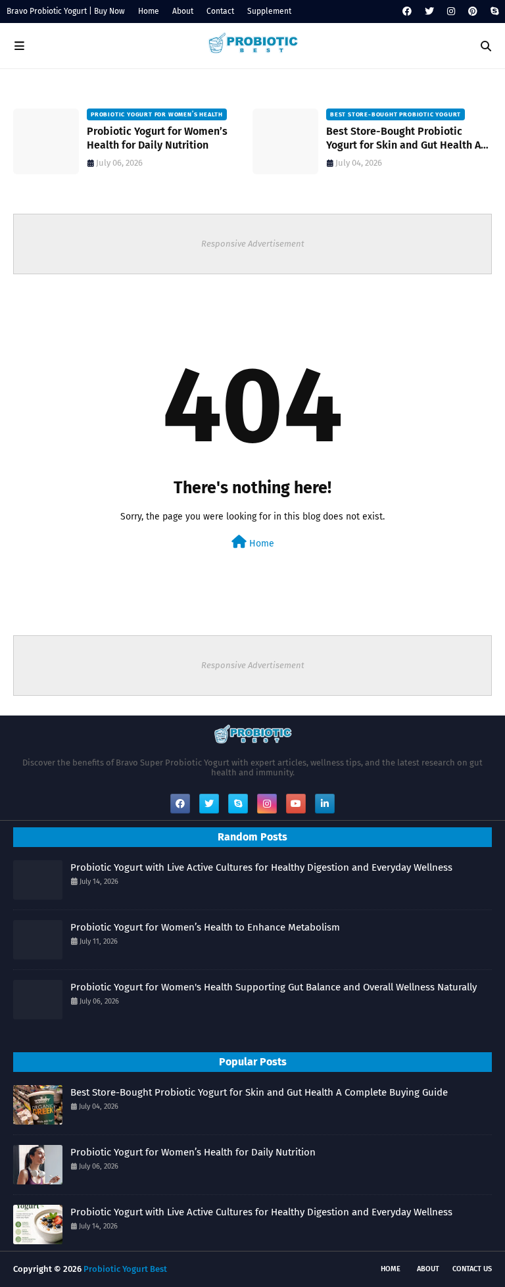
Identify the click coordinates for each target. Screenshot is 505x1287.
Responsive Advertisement (252, 244)
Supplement (269, 11)
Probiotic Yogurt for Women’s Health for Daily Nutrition (157, 138)
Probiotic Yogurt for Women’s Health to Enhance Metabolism (205, 927)
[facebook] (407, 11)
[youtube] (296, 803)
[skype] (492, 11)
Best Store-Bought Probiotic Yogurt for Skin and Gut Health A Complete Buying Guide (403, 139)
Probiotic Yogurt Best (125, 1269)
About (182, 11)
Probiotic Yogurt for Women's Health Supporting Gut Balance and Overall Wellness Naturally (273, 987)
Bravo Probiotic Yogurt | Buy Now (66, 11)
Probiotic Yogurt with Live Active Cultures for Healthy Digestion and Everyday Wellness (261, 867)
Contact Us (472, 1269)
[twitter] (429, 11)
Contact (220, 11)
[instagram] (451, 11)
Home (148, 11)
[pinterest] (473, 11)
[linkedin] (325, 803)
